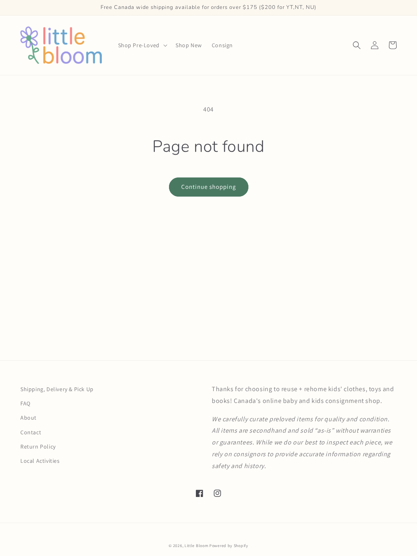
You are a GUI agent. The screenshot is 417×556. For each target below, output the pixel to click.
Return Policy (38, 446)
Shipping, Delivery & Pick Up (57, 389)
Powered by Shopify (228, 545)
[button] (142, 45)
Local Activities (40, 460)
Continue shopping (208, 186)
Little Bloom (196, 545)
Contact (30, 432)
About (28, 417)
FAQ (25, 403)
